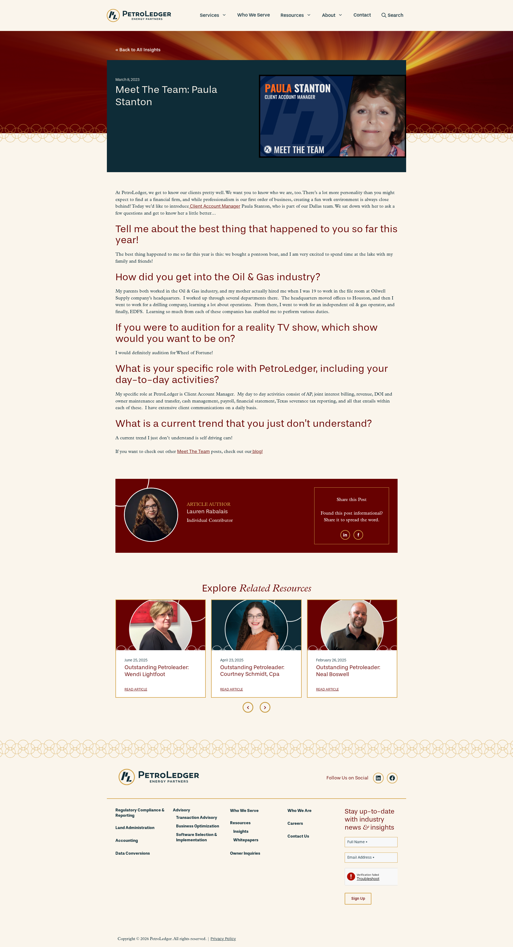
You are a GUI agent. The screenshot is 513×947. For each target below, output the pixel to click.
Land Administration (134, 827)
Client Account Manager (214, 206)
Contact (362, 15)
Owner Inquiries (245, 853)
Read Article (136, 689)
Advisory (181, 810)
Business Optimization (197, 826)
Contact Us (298, 836)
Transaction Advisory (196, 817)
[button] (392, 15)
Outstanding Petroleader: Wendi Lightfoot (157, 670)
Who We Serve (253, 15)
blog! (257, 451)
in (345, 535)
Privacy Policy (223, 938)
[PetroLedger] (139, 15)
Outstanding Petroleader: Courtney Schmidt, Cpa (252, 670)
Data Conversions (132, 853)
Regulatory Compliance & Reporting (139, 813)
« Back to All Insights (138, 49)
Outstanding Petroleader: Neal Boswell (348, 670)
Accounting (126, 840)
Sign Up (358, 898)
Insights (240, 831)
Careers (295, 823)
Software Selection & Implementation (196, 837)
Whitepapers (245, 840)
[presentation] (248, 707)
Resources (292, 15)
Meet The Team (193, 451)
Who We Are (299, 810)
